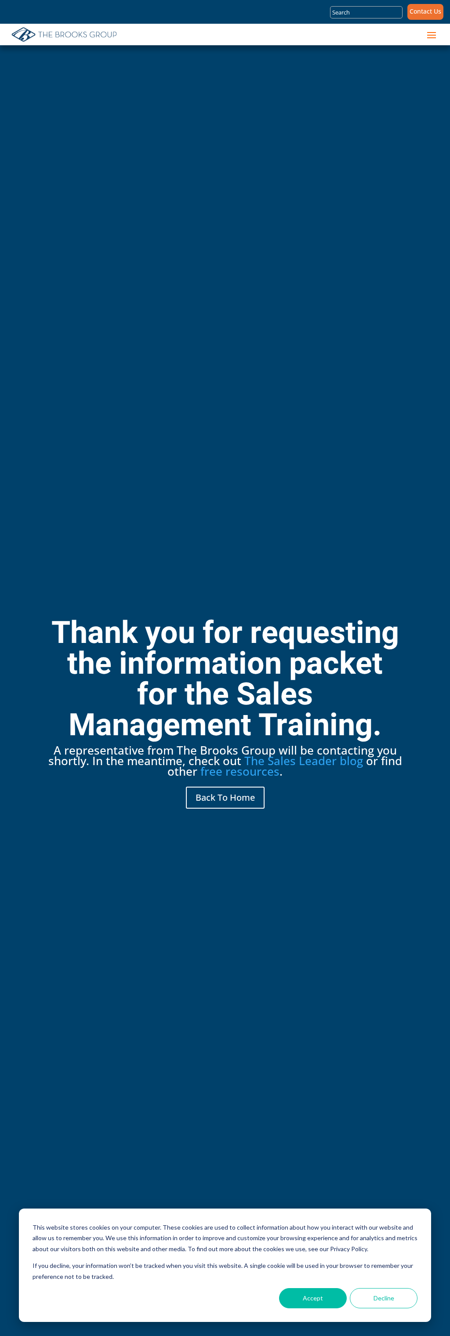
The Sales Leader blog (303, 761)
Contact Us (425, 11)
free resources (239, 771)
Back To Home (225, 797)
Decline (384, 1298)
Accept (313, 1298)
